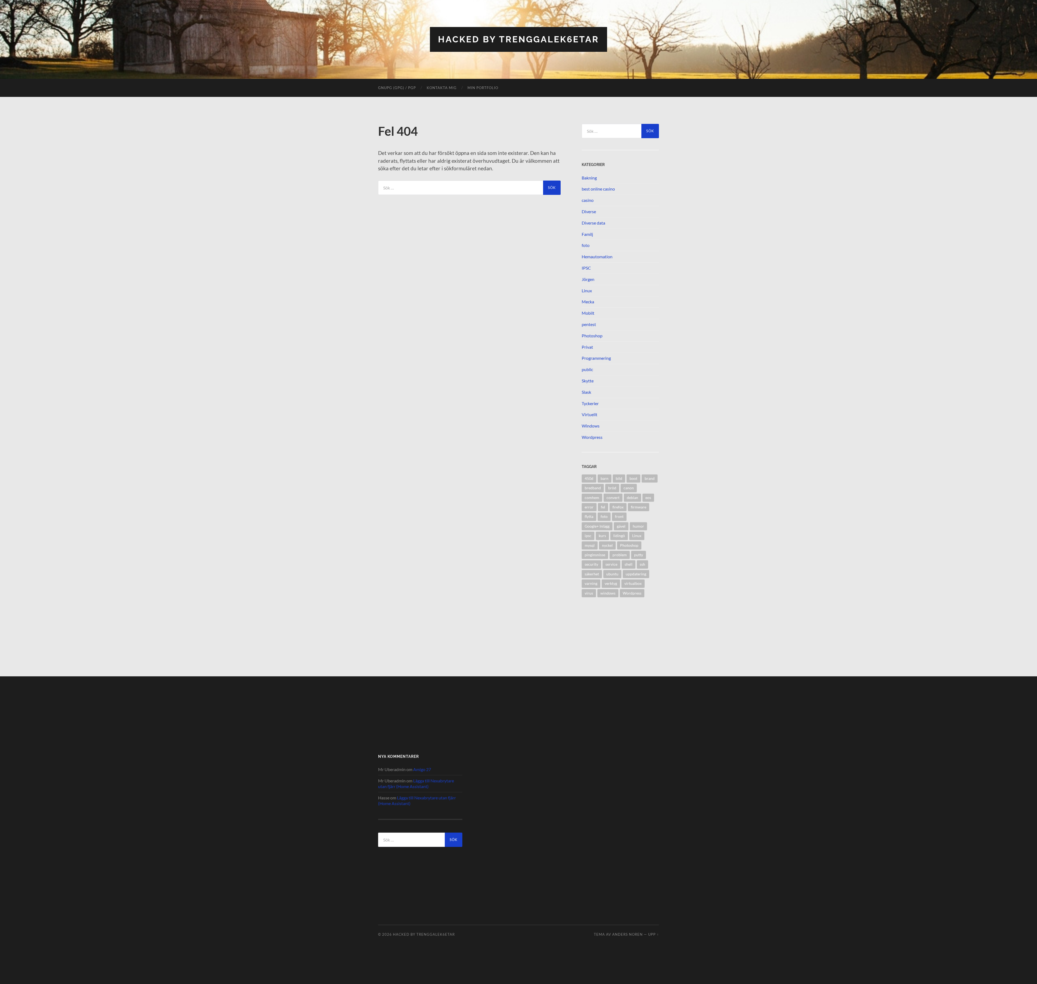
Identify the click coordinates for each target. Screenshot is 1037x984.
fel (603, 507)
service (611, 564)
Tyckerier (590, 403)
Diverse (589, 211)
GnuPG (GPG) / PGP (397, 88)
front (619, 516)
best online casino (598, 188)
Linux (587, 290)
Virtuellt (589, 414)
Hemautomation (597, 256)
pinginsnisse (595, 554)
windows (607, 593)
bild (619, 478)
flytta (589, 516)
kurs (602, 535)
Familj (587, 234)
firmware (638, 507)
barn (604, 478)
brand (650, 478)
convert (613, 497)
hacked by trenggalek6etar (518, 39)
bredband (593, 488)
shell (628, 564)
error (589, 507)
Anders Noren (627, 934)
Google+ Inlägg (597, 526)
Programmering (596, 358)
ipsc (588, 535)
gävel (621, 526)
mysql (590, 545)
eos (648, 497)
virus (589, 593)
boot (633, 478)
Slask (586, 392)
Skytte (588, 380)
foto (586, 245)
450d (589, 478)
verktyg (611, 583)
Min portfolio (482, 88)
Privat (587, 347)
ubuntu (612, 574)
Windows (591, 425)
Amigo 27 (422, 769)
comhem (592, 497)
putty (638, 554)
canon (629, 488)
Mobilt (588, 312)
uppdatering (636, 574)
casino (588, 200)
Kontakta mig (442, 88)
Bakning (589, 177)
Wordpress (592, 437)
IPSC (586, 267)
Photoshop (592, 335)
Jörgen (588, 279)
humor (638, 526)
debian (632, 497)
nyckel (607, 545)
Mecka (588, 301)
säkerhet (592, 574)
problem (619, 554)
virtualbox (633, 583)
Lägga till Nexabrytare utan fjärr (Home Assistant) (416, 783)
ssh (642, 564)
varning (591, 583)
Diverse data (593, 222)
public (587, 369)
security (591, 564)
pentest (589, 324)
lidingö (619, 535)
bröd (612, 488)
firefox (618, 507)
